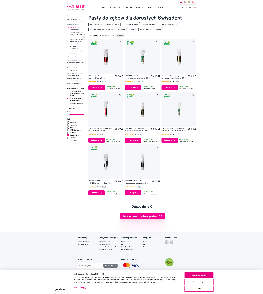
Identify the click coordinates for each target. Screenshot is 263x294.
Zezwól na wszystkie (199, 275)
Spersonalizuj (198, 282)
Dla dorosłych (73, 27)
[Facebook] (166, 242)
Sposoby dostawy (104, 244)
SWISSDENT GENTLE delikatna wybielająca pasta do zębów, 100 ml (100, 182)
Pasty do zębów (73, 24)
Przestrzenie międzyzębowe (77, 62)
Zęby (102, 7)
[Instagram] (171, 242)
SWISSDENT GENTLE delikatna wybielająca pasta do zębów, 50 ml (136, 182)
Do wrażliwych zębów (77, 34)
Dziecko (139, 7)
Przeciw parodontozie (77, 37)
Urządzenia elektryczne (75, 21)
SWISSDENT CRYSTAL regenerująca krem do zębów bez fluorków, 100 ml (173, 77)
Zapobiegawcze (76, 29)
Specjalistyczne (76, 51)
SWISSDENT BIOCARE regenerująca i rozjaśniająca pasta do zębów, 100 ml (137, 77)
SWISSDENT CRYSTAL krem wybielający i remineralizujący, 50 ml (137, 129)
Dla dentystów (72, 80)
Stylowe (73, 53)
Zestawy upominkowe (74, 83)
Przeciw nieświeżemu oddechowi (76, 42)
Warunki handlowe (104, 241)
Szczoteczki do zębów (75, 60)
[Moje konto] (186, 7)
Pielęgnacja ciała (115, 7)
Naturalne (74, 48)
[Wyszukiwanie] (180, 7)
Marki (122, 244)
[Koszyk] (190, 7)
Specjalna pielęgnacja (74, 78)
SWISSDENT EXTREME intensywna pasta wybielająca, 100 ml (100, 77)
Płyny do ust (72, 67)
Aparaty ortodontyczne (75, 75)
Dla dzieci (72, 56)
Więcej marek (72, 140)
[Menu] (194, 7)
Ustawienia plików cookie (106, 249)
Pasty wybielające (76, 32)
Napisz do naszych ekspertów (140, 216)
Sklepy (160, 7)
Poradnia (150, 7)
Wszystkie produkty (74, 19)
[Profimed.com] (76, 7)
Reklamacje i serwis (126, 249)
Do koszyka (95, 87)
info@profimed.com (84, 241)
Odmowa (199, 288)
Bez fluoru (74, 46)
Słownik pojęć (125, 246)
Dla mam (129, 7)
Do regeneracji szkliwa (78, 39)
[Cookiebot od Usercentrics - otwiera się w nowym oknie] (60, 290)
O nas (145, 241)
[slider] (68, 114)
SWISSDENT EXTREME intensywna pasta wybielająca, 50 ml (100, 129)
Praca (144, 244)
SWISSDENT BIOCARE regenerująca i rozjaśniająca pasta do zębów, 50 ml (173, 129)
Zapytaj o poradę (83, 244)
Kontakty (146, 246)
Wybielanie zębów (73, 73)
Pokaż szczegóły (80, 288)
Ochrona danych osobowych (107, 246)
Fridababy (124, 252)
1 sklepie (117, 88)
